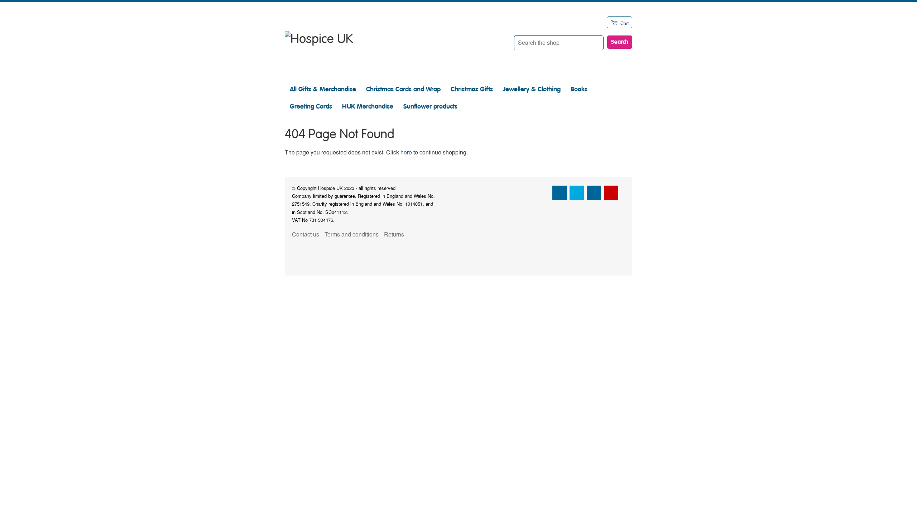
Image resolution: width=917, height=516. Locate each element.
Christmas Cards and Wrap (403, 89)
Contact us (305, 234)
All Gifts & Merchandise (323, 89)
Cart (624, 23)
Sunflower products (430, 106)
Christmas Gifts (472, 89)
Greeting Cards (311, 106)
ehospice (542, 193)
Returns (394, 234)
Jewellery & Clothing (532, 89)
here (406, 152)
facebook (559, 193)
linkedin (594, 193)
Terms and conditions (352, 234)
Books (579, 89)
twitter (577, 193)
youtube (611, 193)
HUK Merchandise (367, 106)
